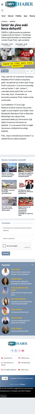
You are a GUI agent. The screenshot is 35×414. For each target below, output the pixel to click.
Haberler (4, 21)
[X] (15, 350)
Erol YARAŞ (15, 269)
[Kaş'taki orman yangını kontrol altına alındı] (9, 201)
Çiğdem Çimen (16, 279)
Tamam (3, 396)
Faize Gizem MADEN (18, 299)
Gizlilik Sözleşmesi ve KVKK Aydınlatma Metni (16, 393)
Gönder (6, 253)
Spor (25, 16)
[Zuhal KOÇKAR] (5, 311)
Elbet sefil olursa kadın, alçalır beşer (21, 294)
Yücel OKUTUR (16, 328)
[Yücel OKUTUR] (5, 330)
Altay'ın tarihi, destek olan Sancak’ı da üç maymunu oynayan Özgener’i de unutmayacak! (20, 273)
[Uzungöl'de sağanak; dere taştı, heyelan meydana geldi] (25, 167)
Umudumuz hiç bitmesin (19, 312)
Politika (18, 16)
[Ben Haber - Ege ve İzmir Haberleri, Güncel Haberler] (19, 4)
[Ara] (2, 10)
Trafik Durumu (25, 358)
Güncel (10, 16)
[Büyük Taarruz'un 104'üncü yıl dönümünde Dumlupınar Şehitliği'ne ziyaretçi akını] (25, 201)
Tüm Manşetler (25, 362)
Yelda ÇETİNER (16, 318)
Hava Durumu (8, 358)
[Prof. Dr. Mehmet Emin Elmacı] (5, 291)
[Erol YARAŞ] (5, 272)
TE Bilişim (22, 384)
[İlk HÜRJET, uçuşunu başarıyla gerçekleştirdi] (9, 184)
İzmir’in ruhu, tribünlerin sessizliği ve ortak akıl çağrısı (21, 282)
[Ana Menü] (2, 4)
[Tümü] (32, 265)
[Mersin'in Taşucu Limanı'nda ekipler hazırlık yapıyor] (9, 167)
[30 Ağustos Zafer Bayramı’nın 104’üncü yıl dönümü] (25, 184)
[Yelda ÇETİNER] (5, 320)
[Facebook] (12, 350)
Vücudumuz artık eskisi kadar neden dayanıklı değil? (21, 303)
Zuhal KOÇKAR (16, 309)
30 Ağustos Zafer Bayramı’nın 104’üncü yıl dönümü (25, 191)
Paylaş (6, 71)
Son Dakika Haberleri (9, 369)
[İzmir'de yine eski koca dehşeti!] (17, 58)
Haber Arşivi (24, 369)
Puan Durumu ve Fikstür (7, 364)
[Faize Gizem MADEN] (5, 301)
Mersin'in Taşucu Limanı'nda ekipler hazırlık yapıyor (8, 175)
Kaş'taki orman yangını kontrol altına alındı (7, 208)
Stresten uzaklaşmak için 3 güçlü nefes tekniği (20, 322)
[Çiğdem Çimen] (5, 281)
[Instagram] (19, 350)
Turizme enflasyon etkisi (19, 331)
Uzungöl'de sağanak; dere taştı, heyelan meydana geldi (25, 175)
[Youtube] (22, 350)
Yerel (3, 16)
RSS (5, 378)
